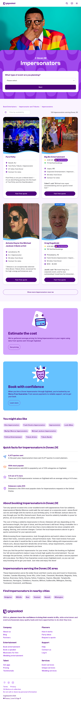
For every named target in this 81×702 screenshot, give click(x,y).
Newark (47, 597)
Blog (5, 635)
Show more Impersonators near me (40, 292)
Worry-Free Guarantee (17, 394)
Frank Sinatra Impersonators (34, 425)
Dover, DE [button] (42, 58)
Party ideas (46, 635)
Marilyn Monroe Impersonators (16, 431)
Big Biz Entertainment (54, 157)
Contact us (46, 650)
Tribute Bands (46, 437)
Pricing (6, 668)
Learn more (14, 403)
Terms (5, 687)
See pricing (14, 347)
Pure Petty (11, 157)
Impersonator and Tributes (29, 107)
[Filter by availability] (19, 112)
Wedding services (49, 671)
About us (7, 632)
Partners (7, 637)
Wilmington (59, 597)
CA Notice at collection (12, 689)
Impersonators (47, 107)
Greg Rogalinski (51, 243)
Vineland (37, 597)
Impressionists (54, 425)
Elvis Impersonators (11, 425)
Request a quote (49, 637)
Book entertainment (11, 647)
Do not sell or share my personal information (20, 692)
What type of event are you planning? (22, 75)
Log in (44, 653)
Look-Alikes (68, 425)
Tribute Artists (31, 437)
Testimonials (8, 671)
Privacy (13, 687)
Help (44, 647)
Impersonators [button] (40, 63)
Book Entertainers (10, 107)
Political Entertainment (13, 437)
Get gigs (6, 665)
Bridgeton (8, 597)
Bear (27, 597)
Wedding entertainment (13, 656)
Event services (48, 665)
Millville (19, 597)
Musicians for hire (10, 653)
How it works (47, 632)
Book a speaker (9, 650)
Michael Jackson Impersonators (44, 431)
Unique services (48, 668)
